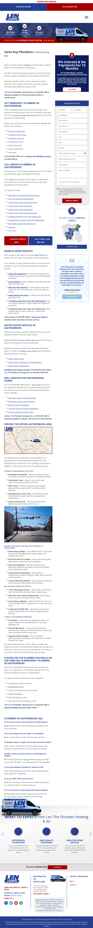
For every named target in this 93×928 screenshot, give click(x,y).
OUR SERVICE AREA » (41, 894)
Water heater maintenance (18, 366)
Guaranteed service (16, 687)
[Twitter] (11, 903)
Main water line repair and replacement (24, 195)
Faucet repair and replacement (20, 209)
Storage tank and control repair (20, 412)
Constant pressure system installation (23, 409)
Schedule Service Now (18, 240)
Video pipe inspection (17, 274)
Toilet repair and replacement (20, 206)
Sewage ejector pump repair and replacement (26, 220)
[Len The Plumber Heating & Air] (12, 17)
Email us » (9, 898)
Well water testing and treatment (21, 401)
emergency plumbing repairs (25, 115)
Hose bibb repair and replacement (22, 224)
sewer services (40, 255)
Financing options (15, 694)
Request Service (72, 201)
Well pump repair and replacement (22, 398)
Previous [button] (4, 834)
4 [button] (48, 857)
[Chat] (21, 903)
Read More (72, 297)
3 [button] (46, 857)
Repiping (11, 227)
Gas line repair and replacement (21, 199)
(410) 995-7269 (71, 7)
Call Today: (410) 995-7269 (42, 240)
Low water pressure (16, 138)
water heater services (29, 340)
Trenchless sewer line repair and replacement (26, 301)
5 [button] (50, 857)
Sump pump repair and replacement (22, 202)
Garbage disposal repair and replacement (24, 217)
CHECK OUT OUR (23, 40)
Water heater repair (16, 359)
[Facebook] (6, 903)
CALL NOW (72, 89)
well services (37, 385)
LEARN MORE (57, 867)
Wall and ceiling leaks (16, 131)
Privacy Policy (68, 919)
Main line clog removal (17, 287)
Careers (72, 885)
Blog (71, 881)
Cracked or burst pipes (17, 135)
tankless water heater (28, 351)
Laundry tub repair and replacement (22, 213)
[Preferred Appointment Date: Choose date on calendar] (85, 153)
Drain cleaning (14, 282)
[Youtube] (16, 903)
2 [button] (73, 95)
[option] (72, 72)
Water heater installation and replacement (25, 362)
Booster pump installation (18, 405)
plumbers (28, 65)
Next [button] (89, 834)
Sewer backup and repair (18, 295)
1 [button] (71, 95)
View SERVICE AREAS (72, 246)
